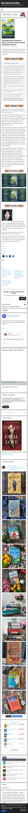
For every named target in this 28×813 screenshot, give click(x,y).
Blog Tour (5, 304)
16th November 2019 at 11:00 (12, 316)
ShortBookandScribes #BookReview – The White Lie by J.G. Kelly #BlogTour (7, 282)
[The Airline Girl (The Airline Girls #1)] (5, 737)
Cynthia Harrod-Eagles (11, 744)
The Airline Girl (10, 734)
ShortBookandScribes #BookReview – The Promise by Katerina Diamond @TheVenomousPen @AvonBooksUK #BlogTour (19, 273)
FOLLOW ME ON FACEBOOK (7, 454)
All (19, 759)
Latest (14, 757)
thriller (19, 306)
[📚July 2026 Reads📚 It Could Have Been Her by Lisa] (14, 629)
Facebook (4, 248)
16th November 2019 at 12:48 (13, 335)
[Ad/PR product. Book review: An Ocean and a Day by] (14, 507)
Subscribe (23, 298)
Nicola (17, 46)
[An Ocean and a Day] (5, 731)
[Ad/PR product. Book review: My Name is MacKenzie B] (14, 483)
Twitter (3, 246)
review (16, 306)
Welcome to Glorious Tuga (12, 739)
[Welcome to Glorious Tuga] (5, 741)
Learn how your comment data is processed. (12, 382)
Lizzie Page (9, 734)
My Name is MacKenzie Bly (12, 725)
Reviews (8, 304)
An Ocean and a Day (11, 729)
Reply (3, 328)
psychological (12, 306)
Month (16, 759)
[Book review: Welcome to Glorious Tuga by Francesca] (14, 556)
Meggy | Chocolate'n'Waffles (14, 315)
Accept (4, 810)
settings (10, 808)
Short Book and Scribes (10, 3)
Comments (9, 757)
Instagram (4, 251)
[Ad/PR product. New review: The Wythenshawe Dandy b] (14, 653)
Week (13, 759)
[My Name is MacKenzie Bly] (5, 727)
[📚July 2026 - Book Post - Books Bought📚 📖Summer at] (14, 605)
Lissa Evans (9, 726)
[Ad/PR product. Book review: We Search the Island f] (14, 702)
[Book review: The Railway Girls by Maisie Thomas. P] (14, 580)
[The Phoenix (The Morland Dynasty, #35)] (5, 746)
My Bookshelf (14, 722)
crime (8, 306)
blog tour (5, 306)
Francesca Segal (10, 739)
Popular (4, 757)
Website (3, 243)
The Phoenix (9, 743)
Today (9, 759)
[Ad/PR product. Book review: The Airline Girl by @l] (14, 532)
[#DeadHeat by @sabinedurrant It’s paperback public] (14, 678)
